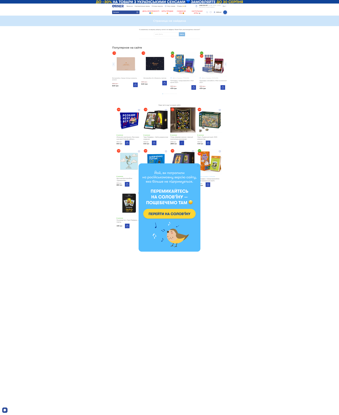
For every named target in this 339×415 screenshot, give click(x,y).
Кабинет (219, 12)
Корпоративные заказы (142, 6)
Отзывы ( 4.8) (181, 6)
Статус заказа (170, 6)
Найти (182, 34)
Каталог (116, 12)
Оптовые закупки (157, 6)
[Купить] (135, 85)
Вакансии (130, 6)
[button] (113, 64)
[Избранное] (211, 12)
